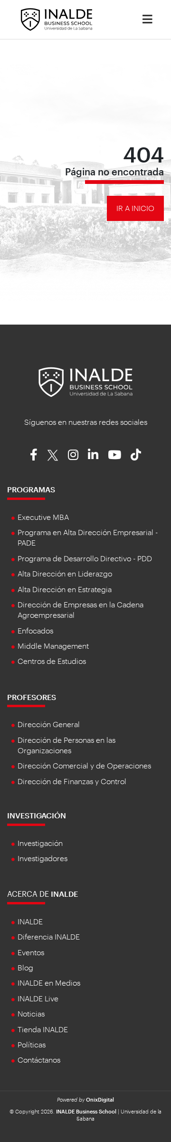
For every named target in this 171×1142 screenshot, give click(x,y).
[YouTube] (114, 454)
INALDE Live (38, 998)
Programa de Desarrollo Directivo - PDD (85, 558)
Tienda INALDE (43, 1029)
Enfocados (35, 630)
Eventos (31, 952)
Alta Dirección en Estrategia (65, 589)
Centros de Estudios (52, 660)
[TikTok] (136, 454)
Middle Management (53, 645)
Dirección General (49, 724)
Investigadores (42, 858)
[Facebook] (34, 454)
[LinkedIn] (93, 454)
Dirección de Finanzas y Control (72, 781)
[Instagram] (73, 454)
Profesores (31, 696)
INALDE (30, 921)
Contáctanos (39, 1059)
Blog (25, 967)
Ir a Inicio (135, 207)
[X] (52, 454)
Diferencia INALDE (49, 936)
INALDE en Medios (49, 982)
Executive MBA (43, 516)
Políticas (32, 1044)
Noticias (31, 1013)
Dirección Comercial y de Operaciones (84, 765)
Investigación (36, 815)
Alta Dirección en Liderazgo (65, 573)
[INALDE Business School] (57, 18)
